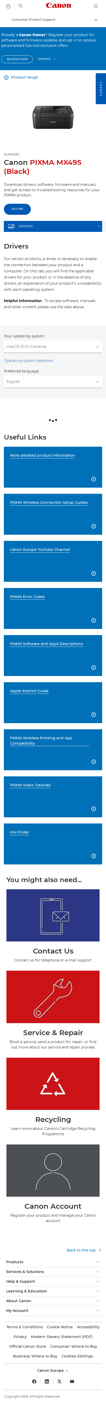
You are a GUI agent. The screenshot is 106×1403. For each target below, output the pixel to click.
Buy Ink (17, 209)
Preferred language (21, 371)
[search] (21, 6)
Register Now (17, 59)
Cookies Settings (77, 1356)
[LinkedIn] (47, 1381)
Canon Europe (51, 1370)
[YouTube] (72, 1381)
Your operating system (24, 336)
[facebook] (34, 1381)
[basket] (8, 6)
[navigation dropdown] (96, 6)
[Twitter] (59, 1381)
